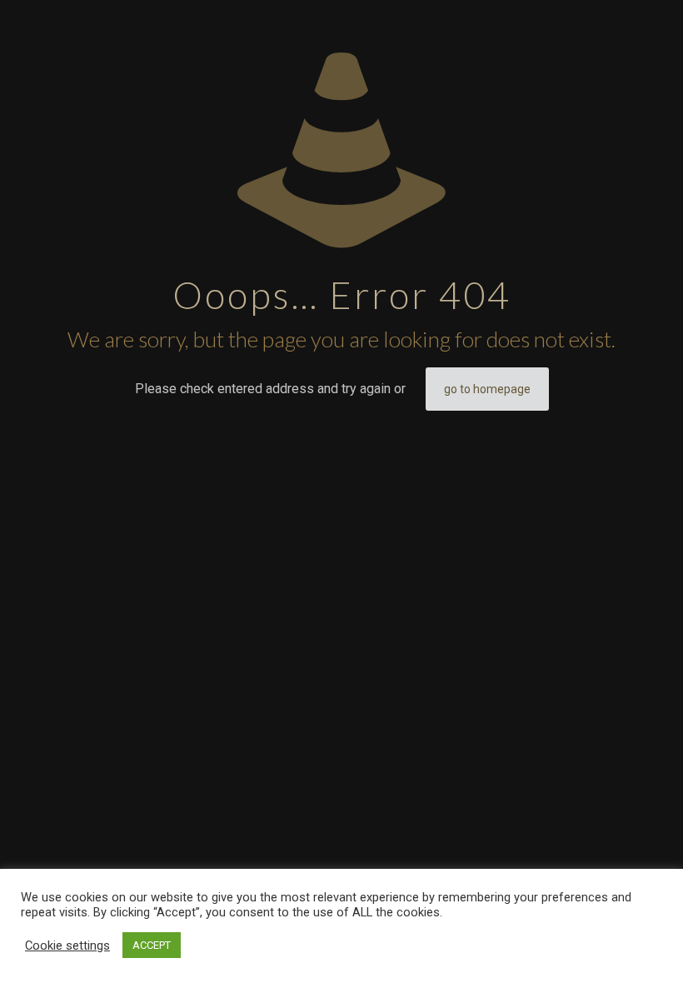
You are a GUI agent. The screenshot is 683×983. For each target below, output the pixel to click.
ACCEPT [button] (151, 945)
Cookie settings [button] (67, 945)
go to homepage (487, 389)
